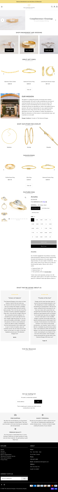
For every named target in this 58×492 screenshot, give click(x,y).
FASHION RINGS (29, 155)
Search (2, 449)
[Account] (54, 6)
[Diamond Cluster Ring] (29, 71)
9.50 (41, 237)
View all (29, 89)
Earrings (29, 147)
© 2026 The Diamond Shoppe (8, 488)
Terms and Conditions (6, 458)
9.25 (37, 237)
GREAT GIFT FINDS (29, 59)
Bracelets (49, 147)
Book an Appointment (6, 454)
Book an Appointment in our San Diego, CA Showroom (29, 1)
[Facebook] (1, 484)
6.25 (50, 224)
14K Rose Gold (35, 212)
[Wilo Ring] (29, 167)
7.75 (33, 232)
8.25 (41, 232)
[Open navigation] (10, 6)
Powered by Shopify (22, 488)
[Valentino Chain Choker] (10, 71)
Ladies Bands (48, 50)
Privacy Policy (4, 459)
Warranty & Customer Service (8, 456)
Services (3, 451)
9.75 (46, 237)
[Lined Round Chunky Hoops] (48, 71)
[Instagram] (4, 484)
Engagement (9, 50)
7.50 (50, 228)
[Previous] (2, 20)
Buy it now (44, 246)
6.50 (33, 228)
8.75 (50, 232)
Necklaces (9, 147)
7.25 (46, 228)
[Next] (55, 20)
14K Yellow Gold (35, 208)
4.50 (41, 220)
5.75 (42, 224)
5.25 (33, 224)
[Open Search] (52, 6)
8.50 (46, 232)
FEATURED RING (29, 192)
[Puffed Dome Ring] (10, 167)
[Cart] (56, 6)
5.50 (37, 224)
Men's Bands (29, 50)
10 (50, 237)
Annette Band (47, 272)
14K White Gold (45, 208)
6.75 (37, 228)
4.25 (37, 220)
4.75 (46, 220)
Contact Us (3, 453)
